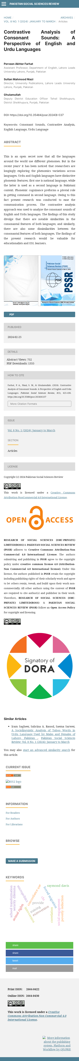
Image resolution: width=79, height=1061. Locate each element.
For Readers (13, 812)
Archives (67, 17)
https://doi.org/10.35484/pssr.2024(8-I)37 (37, 115)
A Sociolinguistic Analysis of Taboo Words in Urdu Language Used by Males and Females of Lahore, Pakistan (43, 734)
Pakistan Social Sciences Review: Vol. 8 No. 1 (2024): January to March (43, 740)
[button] (39, 945)
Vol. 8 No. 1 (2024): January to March (29, 21)
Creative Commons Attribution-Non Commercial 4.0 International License (37, 1015)
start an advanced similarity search (46, 750)
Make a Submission (21, 860)
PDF (11, 314)
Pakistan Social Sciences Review (34, 3)
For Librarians (14, 824)
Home (8, 17)
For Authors (13, 818)
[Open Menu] (4, 4)
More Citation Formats (23, 403)
